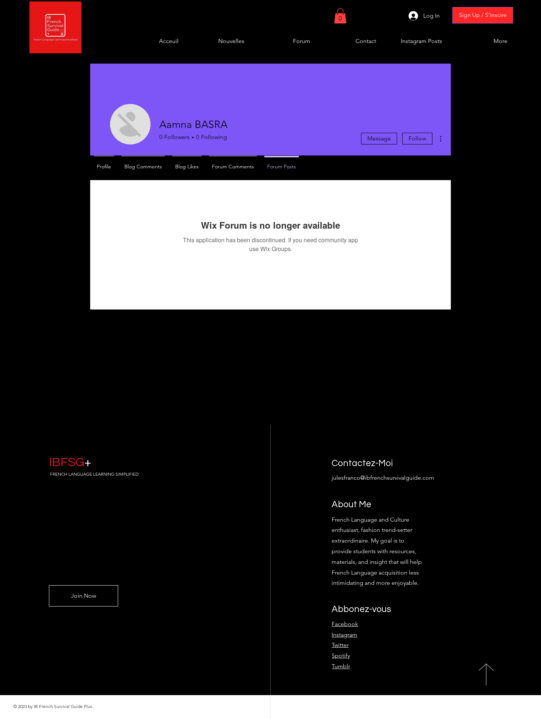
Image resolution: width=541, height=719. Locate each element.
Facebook (345, 623)
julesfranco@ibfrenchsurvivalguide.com (383, 477)
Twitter (340, 644)
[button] (340, 16)
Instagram (344, 634)
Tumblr (341, 666)
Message (379, 138)
